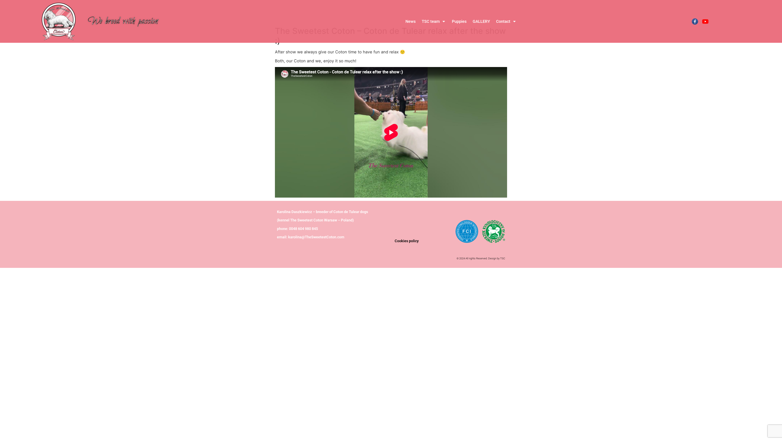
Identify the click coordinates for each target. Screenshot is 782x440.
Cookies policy (407, 241)
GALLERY (481, 21)
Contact (503, 21)
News (410, 21)
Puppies (459, 21)
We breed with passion (123, 21)
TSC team (431, 21)
